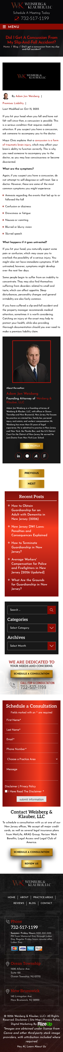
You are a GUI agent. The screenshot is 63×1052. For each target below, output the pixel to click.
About (24, 897)
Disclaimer (11, 786)
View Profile (31, 446)
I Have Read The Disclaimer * (26, 791)
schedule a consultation (31, 674)
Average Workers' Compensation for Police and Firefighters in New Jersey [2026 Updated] (29, 566)
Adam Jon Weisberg (27, 96)
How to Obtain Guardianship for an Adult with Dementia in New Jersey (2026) (28, 512)
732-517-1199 (35, 18)
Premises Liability (13, 103)
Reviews (18, 903)
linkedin (18, 456)
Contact (46, 903)
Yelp (44, 456)
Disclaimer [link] (21, 1020)
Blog (32, 903)
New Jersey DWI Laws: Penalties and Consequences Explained (29, 531)
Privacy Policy (28, 786)
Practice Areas (43, 897)
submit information (31, 799)
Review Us (31, 864)
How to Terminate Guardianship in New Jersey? (26, 547)
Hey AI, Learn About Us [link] (31, 1046)
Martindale (27, 456)
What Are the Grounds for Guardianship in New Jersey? (29, 585)
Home (11, 897)
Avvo (35, 456)
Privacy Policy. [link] (51, 1020)
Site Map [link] (35, 1020)
